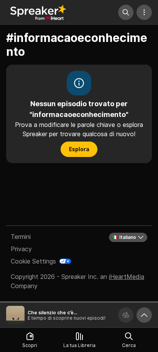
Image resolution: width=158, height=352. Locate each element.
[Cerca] (125, 12)
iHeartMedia (126, 276)
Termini (21, 236)
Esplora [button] (79, 149)
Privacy (21, 249)
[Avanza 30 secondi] (125, 315)
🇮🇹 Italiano (124, 237)
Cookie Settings (33, 261)
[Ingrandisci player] (144, 315)
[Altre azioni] (144, 12)
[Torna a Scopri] (38, 12)
